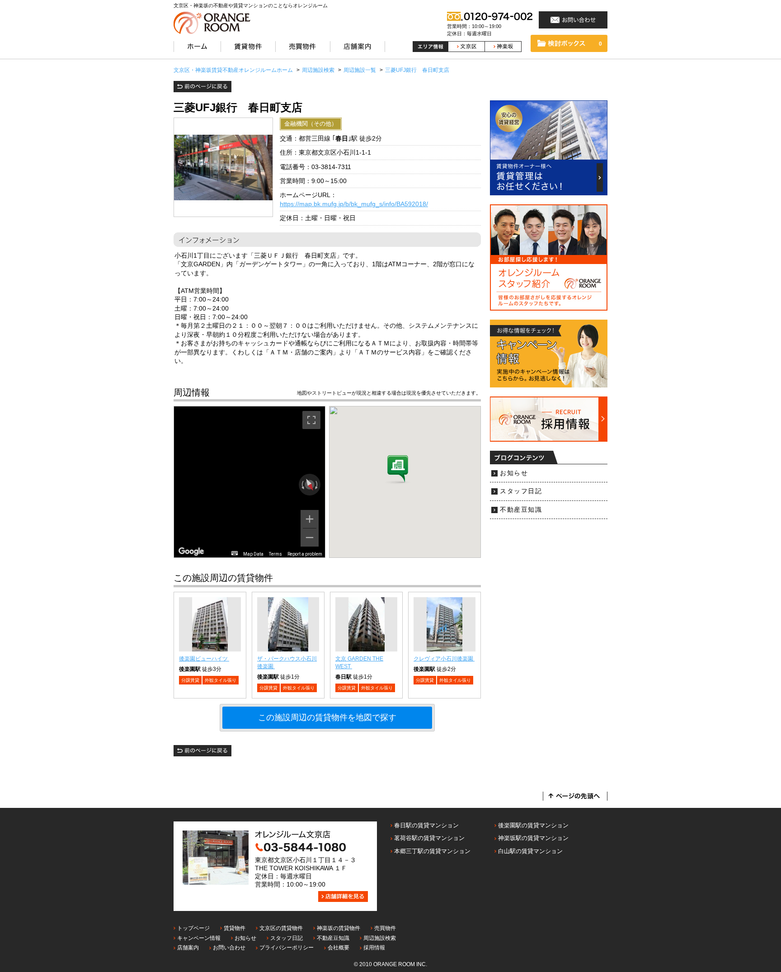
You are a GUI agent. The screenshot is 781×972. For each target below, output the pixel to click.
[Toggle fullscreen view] (311, 420)
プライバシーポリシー (286, 947)
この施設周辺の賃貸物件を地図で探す (327, 717)
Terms (275, 554)
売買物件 (385, 928)
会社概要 (338, 947)
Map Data (253, 554)
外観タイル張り (220, 680)
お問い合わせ (229, 947)
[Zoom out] (310, 537)
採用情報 (374, 947)
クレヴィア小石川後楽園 (444, 659)
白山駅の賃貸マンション (530, 851)
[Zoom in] (310, 519)
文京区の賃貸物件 (281, 928)
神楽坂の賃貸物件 (338, 928)
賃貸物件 (234, 928)
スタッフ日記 (521, 491)
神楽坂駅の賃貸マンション (533, 838)
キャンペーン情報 (199, 938)
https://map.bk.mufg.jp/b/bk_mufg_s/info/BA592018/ (354, 204)
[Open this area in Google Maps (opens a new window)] (191, 551)
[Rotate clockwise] (317, 484)
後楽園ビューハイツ (204, 659)
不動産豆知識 (521, 509)
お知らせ (514, 473)
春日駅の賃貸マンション (426, 825)
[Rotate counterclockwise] (302, 484)
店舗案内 (188, 947)
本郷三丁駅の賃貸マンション (432, 851)
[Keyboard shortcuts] (234, 553)
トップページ (193, 928)
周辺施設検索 (379, 938)
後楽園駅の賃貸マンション (533, 825)
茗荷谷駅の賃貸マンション (429, 838)
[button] (397, 469)
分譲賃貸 (190, 680)
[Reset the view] (309, 485)
